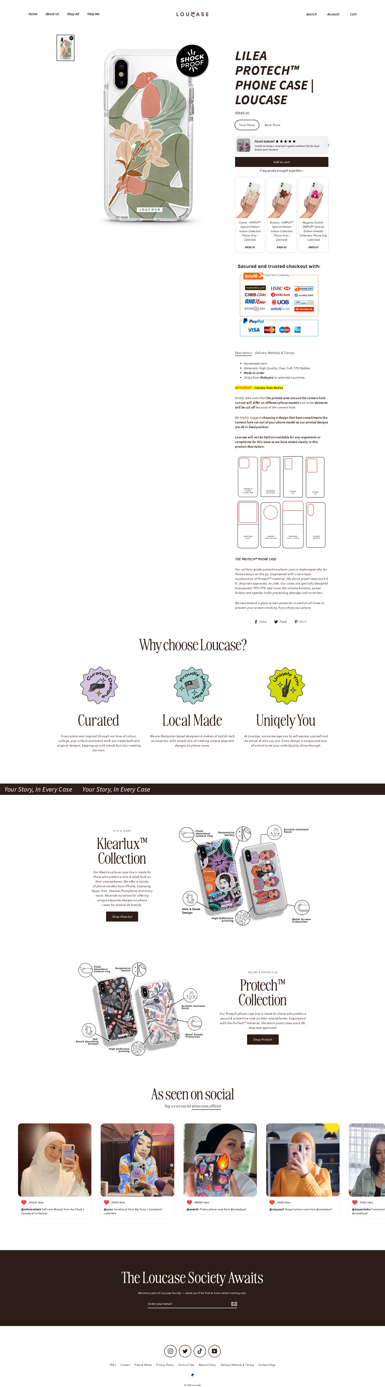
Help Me (93, 14)
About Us (52, 14)
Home (33, 14)
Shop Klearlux (122, 916)
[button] (235, 145)
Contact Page (267, 1365)
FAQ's (113, 1365)
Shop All (73, 14)
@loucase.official (206, 1106)
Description (243, 353)
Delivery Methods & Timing (274, 353)
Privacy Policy (165, 1365)
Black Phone (273, 125)
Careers (125, 1365)
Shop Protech (263, 1039)
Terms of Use (186, 1365)
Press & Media (143, 1365)
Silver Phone (247, 125)
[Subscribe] (233, 1304)
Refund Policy (207, 1365)
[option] (147, 136)
